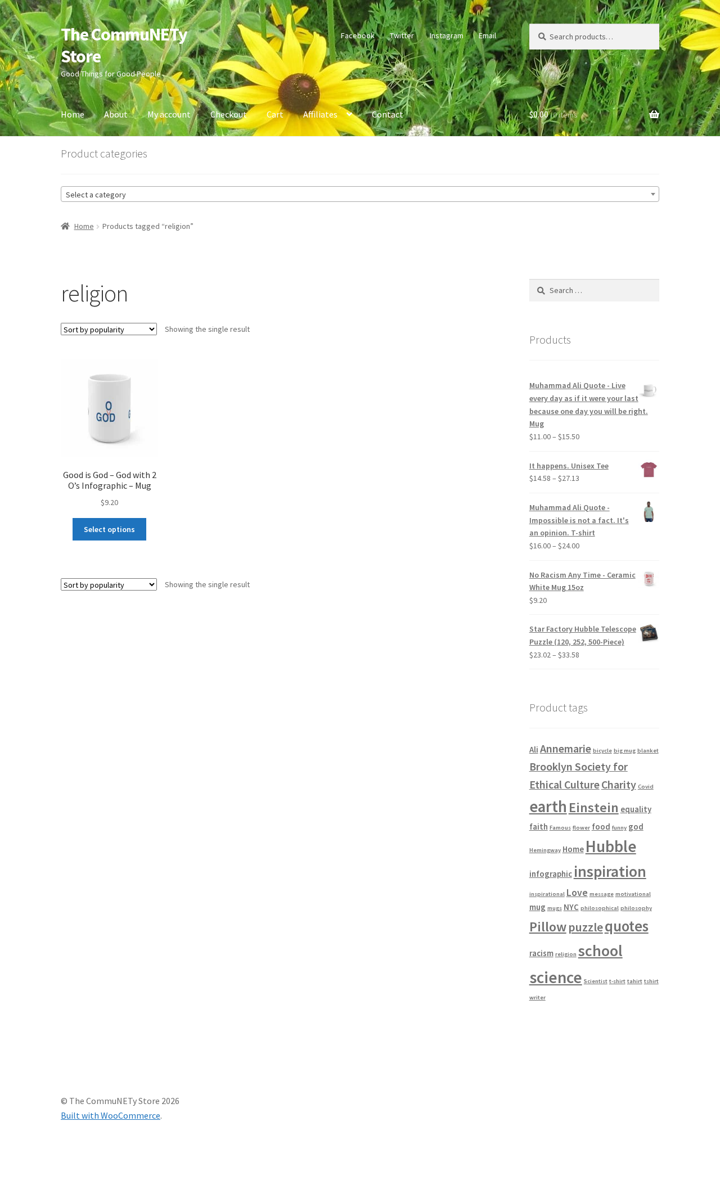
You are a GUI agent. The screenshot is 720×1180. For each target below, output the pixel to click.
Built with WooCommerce (110, 1115)
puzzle (585, 927)
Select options (109, 529)
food (601, 826)
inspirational (547, 894)
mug (537, 907)
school (600, 951)
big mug (625, 750)
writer (537, 997)
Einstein (594, 807)
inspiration (610, 871)
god (636, 826)
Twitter (402, 35)
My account (169, 114)
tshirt (651, 981)
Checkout (228, 114)
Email (487, 35)
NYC (571, 907)
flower (581, 827)
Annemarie (565, 748)
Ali (533, 749)
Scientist (596, 981)
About (116, 114)
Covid (646, 786)
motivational (633, 894)
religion (566, 954)
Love (577, 892)
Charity (618, 784)
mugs (554, 908)
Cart (275, 114)
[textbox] (360, 194)
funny (619, 827)
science (555, 977)
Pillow (547, 926)
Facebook (358, 35)
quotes (627, 926)
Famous (560, 827)
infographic (550, 873)
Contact (387, 114)
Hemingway (545, 850)
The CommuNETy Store (124, 45)
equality (635, 809)
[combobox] (360, 194)
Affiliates (320, 114)
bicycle (602, 750)
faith (538, 826)
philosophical (599, 908)
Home (72, 114)
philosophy (636, 908)
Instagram (447, 35)
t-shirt (617, 981)
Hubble (611, 846)
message (602, 894)
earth (548, 806)
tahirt (634, 981)
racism (541, 953)
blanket (648, 750)
